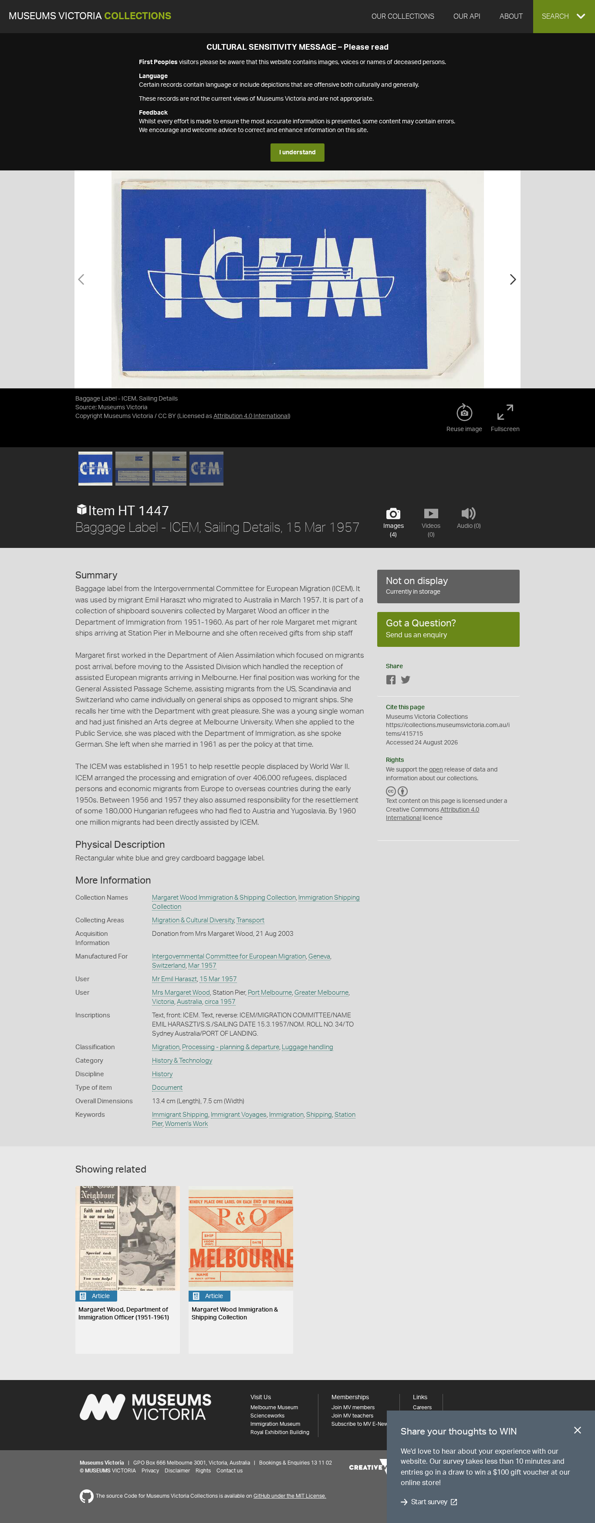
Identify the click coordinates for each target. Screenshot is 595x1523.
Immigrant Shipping (180, 1115)
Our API (466, 16)
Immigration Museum (275, 1424)
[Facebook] (391, 681)
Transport (250, 920)
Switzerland (169, 965)
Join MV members (353, 1407)
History (162, 1074)
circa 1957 (220, 1002)
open (436, 770)
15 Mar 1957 (218, 979)
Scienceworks (267, 1415)
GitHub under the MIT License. (290, 1496)
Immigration (286, 1115)
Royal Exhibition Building (279, 1432)
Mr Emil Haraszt (174, 979)
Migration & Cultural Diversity (193, 920)
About (511, 16)
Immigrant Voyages (239, 1115)
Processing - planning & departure (230, 1047)
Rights (203, 1470)
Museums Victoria (90, 16)
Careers (422, 1407)
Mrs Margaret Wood (181, 992)
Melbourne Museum (274, 1407)
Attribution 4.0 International (251, 416)
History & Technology (182, 1060)
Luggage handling (307, 1047)
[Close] (577, 1431)
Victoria (163, 1002)
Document (167, 1087)
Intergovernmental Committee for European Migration (229, 956)
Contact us (229, 1470)
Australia (189, 1002)
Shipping (319, 1115)
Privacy (150, 1470)
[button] (564, 16)
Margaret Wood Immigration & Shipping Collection (224, 897)
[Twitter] (405, 681)
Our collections (403, 16)
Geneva (319, 956)
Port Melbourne (270, 992)
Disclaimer (177, 1470)
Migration (165, 1047)
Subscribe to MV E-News (361, 1424)
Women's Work (186, 1124)
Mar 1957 (202, 965)
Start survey (429, 1502)
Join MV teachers (352, 1415)
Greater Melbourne (321, 992)
